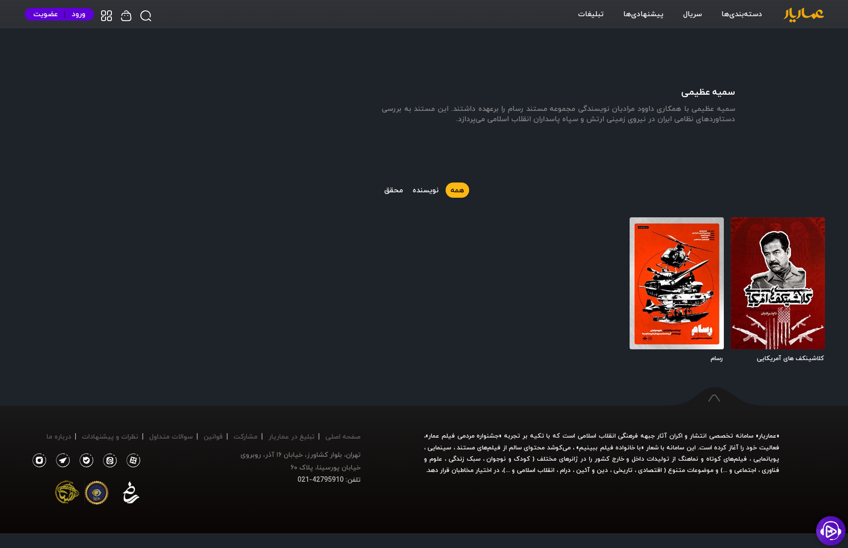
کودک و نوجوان (508, 458)
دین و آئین (592, 470)
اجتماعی (744, 470)
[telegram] (60, 460)
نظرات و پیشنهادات (110, 436)
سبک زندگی (464, 458)
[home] (803, 15)
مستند (466, 447)
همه (457, 189)
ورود (78, 14)
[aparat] (131, 460)
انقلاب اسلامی (535, 470)
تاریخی (623, 470)
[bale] (84, 460)
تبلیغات (591, 13)
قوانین (213, 436)
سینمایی (439, 447)
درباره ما (59, 436)
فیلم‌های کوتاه (726, 458)
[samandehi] (131, 494)
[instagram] (39, 460)
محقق (393, 189)
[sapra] (96, 494)
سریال (692, 13)
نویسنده (426, 189)
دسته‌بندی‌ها (741, 13)
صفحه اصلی (343, 436)
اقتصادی (650, 470)
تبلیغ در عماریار (291, 436)
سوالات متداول (171, 436)
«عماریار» (767, 435)
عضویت (45, 14)
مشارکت (246, 436)
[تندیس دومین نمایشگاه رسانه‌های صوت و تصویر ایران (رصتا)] (67, 494)
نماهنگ (688, 458)
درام (565, 470)
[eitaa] (108, 460)
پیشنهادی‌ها (643, 13)
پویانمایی (766, 458)
